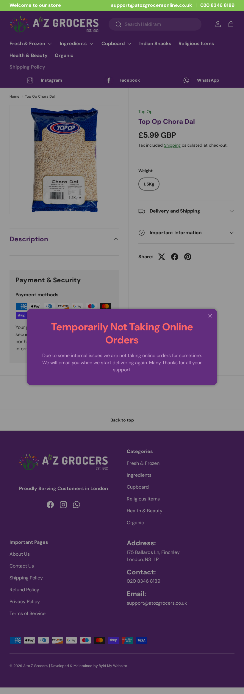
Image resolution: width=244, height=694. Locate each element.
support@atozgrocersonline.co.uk (151, 5)
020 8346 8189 (217, 5)
